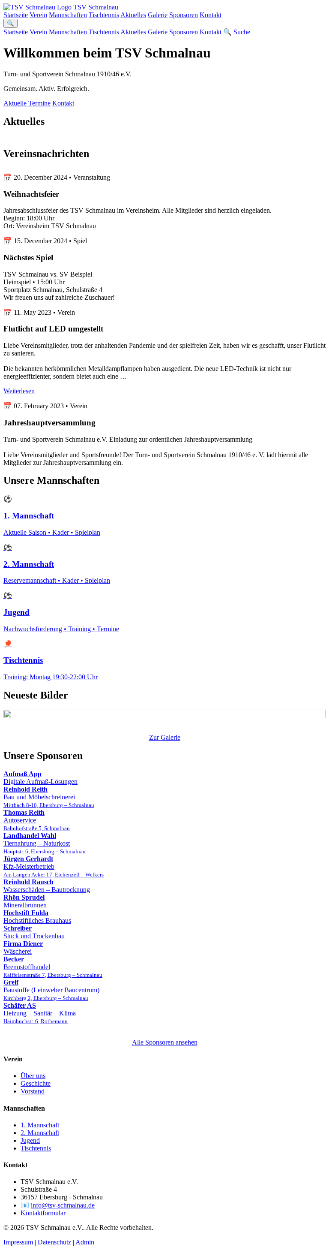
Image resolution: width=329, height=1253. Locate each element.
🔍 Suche (236, 32)
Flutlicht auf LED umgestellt (53, 328)
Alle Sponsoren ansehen (164, 1042)
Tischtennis (104, 14)
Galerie (157, 14)
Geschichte (36, 1083)
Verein (38, 14)
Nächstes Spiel (28, 257)
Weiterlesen (19, 391)
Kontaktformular (43, 1213)
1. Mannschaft (40, 1125)
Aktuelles (133, 14)
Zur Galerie (164, 737)
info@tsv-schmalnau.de (63, 1205)
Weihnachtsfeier (31, 194)
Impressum (18, 1242)
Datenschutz (54, 1242)
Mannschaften (68, 14)
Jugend (30, 1140)
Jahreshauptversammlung (49, 422)
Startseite (15, 14)
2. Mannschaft (40, 1132)
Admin (84, 1242)
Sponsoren (183, 14)
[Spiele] (164, 715)
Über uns (33, 1075)
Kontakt (210, 14)
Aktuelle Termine (27, 103)
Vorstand (33, 1091)
